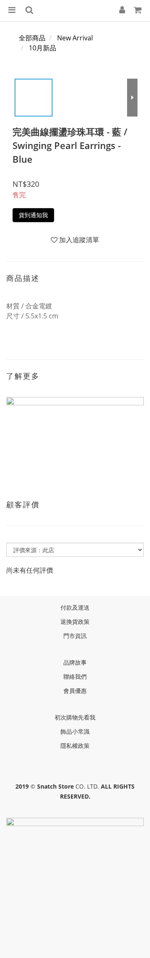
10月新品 (42, 47)
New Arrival (75, 37)
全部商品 (32, 37)
